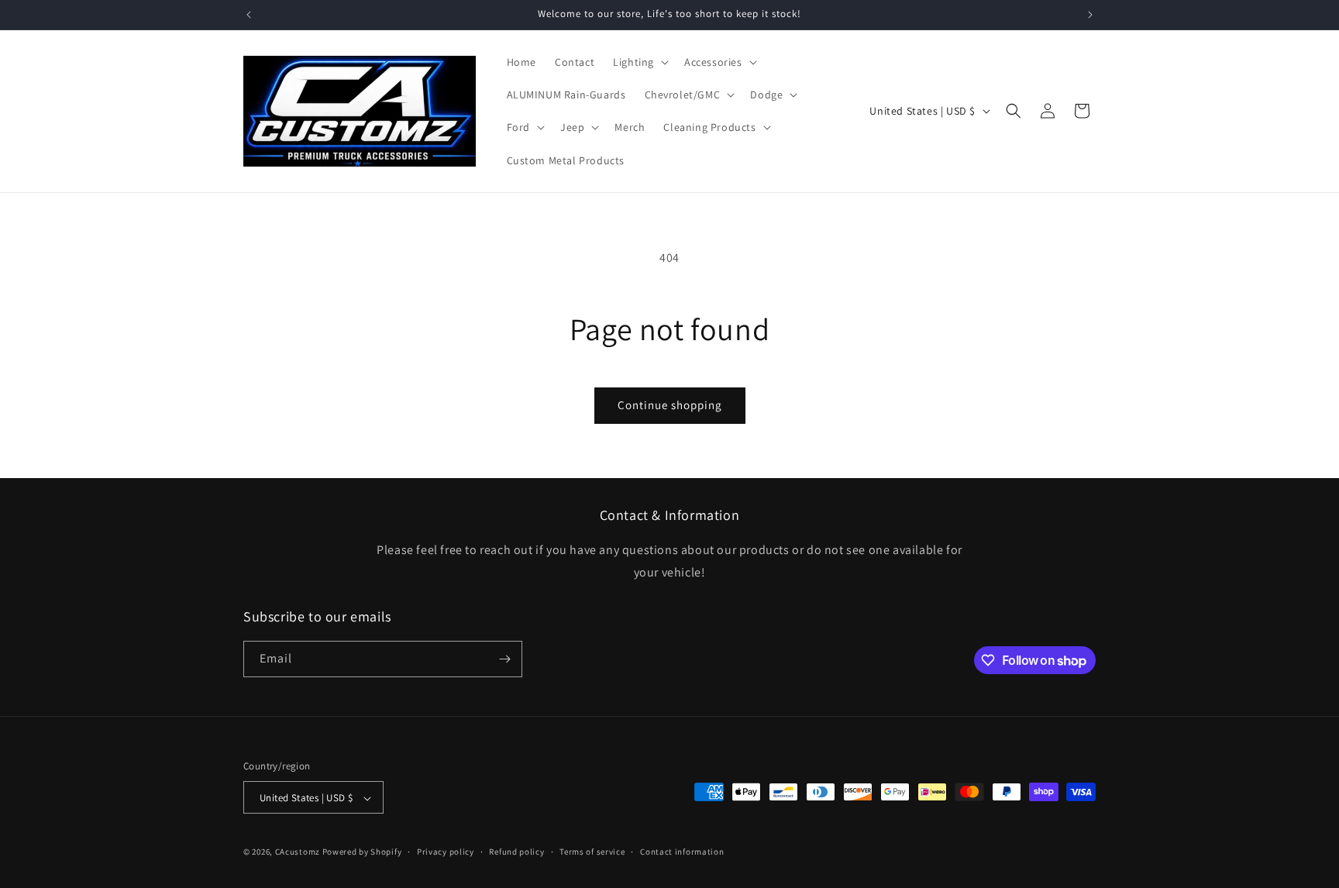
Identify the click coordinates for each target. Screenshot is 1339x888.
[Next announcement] (1090, 14)
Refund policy (516, 851)
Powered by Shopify (362, 852)
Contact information (682, 851)
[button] (639, 62)
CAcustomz (297, 852)
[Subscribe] (504, 659)
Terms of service (592, 851)
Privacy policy (445, 851)
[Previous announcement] (249, 14)
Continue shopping (670, 405)
